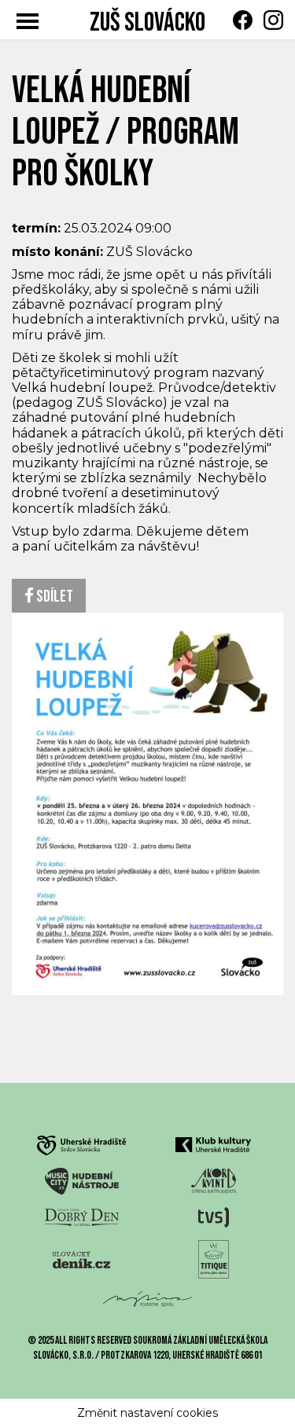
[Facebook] (239, 20)
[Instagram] (269, 20)
